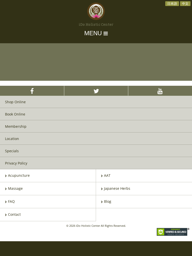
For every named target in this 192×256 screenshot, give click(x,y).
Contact (14, 214)
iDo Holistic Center (96, 24)
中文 (185, 3)
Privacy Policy (16, 163)
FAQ (11, 201)
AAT (107, 175)
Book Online (15, 114)
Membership (15, 126)
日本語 (172, 3)
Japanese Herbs (117, 188)
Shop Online (15, 102)
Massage (15, 188)
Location (12, 138)
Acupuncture (19, 175)
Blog (107, 201)
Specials (12, 150)
